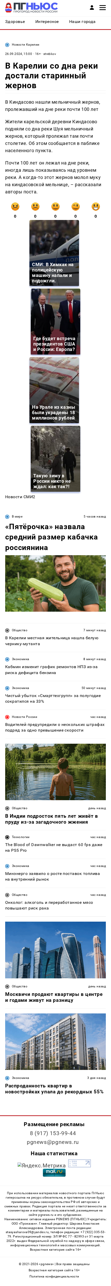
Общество (19, 630)
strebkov (49, 54)
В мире (17, 516)
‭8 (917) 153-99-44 (53, 1133)
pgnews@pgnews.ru (53, 1142)
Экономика (20, 659)
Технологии (21, 837)
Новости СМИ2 (20, 496)
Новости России (24, 717)
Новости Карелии (25, 44)
